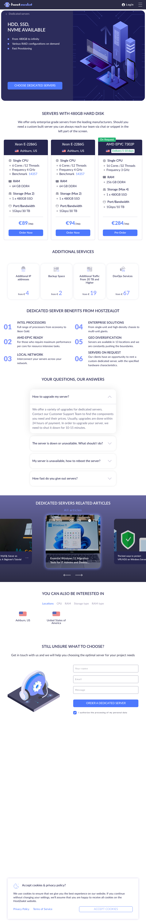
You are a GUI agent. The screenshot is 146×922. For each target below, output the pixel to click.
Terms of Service (42, 909)
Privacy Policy (21, 909)
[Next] (79, 575)
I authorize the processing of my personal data (103, 713)
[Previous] (67, 575)
